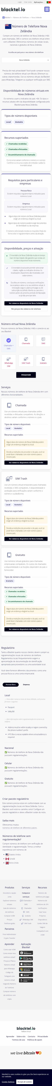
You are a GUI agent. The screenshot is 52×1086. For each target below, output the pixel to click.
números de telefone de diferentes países (20, 827)
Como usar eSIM (10, 949)
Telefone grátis (9, 923)
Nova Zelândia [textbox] (24, 60)
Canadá (12, 859)
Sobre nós (21, 1036)
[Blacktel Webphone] (26, 953)
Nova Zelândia (37, 17)
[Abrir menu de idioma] (49, 2)
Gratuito (19, 122)
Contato (31, 1036)
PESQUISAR (26, 375)
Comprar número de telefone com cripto (9, 995)
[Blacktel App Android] (26, 959)
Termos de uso (18, 1039)
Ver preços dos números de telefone (26, 309)
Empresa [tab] (26, 685)
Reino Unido (14, 863)
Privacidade (43, 1036)
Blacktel (7, 17)
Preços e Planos (9, 961)
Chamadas (27, 908)
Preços (9, 919)
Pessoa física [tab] (11, 685)
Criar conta (28, 2)
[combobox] (26, 60)
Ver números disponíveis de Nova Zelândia (26, 303)
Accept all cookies (25, 1082)
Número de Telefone (21, 17)
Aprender (10, 1036)
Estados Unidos (15, 854)
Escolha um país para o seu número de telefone (26, 56)
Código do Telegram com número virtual (9, 976)
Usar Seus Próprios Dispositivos (42, 916)
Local (8, 122)
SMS (27, 912)
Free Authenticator (9, 934)
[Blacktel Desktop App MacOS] (26, 975)
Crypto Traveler (9, 938)
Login (20, 2)
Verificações (42, 908)
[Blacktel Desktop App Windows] (26, 970)
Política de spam (34, 1039)
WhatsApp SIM (27, 919)
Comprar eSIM (9, 916)
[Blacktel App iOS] (26, 964)
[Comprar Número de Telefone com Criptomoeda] (26, 1052)
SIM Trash (27, 923)
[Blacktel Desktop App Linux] (26, 981)
